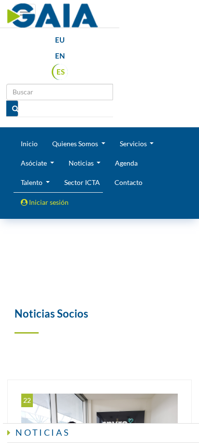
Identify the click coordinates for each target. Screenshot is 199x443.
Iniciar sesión (48, 202)
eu (60, 39)
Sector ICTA (82, 182)
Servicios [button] (134, 143)
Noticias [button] (82, 163)
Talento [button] (32, 182)
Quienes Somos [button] (76, 143)
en (60, 55)
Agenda (126, 163)
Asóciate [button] (34, 163)
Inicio (29, 143)
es (61, 71)
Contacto (128, 182)
